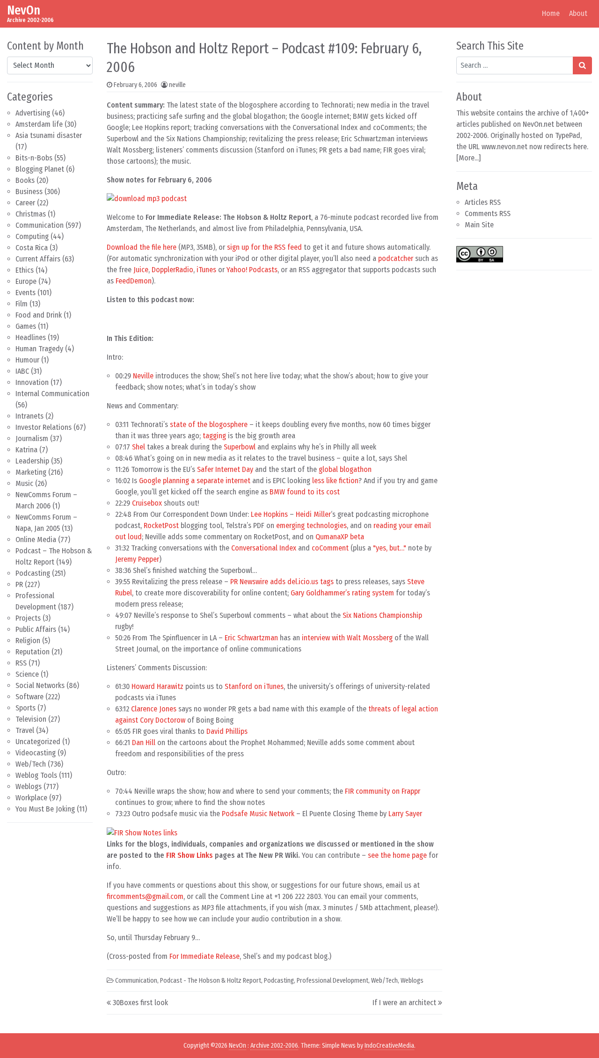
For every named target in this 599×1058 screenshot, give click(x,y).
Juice (140, 269)
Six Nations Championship (382, 615)
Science (27, 674)
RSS (21, 663)
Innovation (32, 382)
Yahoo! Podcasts (252, 269)
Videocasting (35, 752)
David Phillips (227, 731)
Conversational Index (263, 547)
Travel (24, 730)
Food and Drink (38, 315)
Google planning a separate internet (194, 480)
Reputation (32, 651)
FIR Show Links (189, 855)
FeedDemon (134, 280)
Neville (143, 375)
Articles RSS (483, 202)
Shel (138, 446)
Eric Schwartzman (251, 637)
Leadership (32, 461)
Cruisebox (147, 503)
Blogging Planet (39, 169)
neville (177, 85)
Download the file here (141, 247)
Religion (27, 640)
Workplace (31, 797)
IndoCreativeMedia (389, 1046)
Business (29, 191)
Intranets (29, 416)
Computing (32, 236)
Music (24, 483)
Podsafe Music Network (258, 813)
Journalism (31, 438)
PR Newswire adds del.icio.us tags (282, 581)
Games (25, 326)
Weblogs (28, 786)
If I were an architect (404, 1002)
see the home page (397, 855)
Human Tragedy (39, 348)
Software (29, 696)
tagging (214, 435)
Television (30, 719)
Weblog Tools (36, 775)
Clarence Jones (153, 708)
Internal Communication (52, 393)
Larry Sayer (405, 813)
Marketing (30, 472)
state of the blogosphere (209, 424)
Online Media (35, 539)
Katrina (26, 449)
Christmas (30, 214)
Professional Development (332, 981)
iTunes (206, 269)
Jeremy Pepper (137, 559)
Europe (26, 281)
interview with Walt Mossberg (347, 637)
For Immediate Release (204, 956)
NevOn (23, 10)
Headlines (30, 337)
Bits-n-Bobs (33, 157)
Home (551, 13)
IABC (22, 371)
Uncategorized (37, 741)
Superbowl (240, 446)
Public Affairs (35, 629)
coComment (330, 547)
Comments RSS (488, 213)
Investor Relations (43, 427)
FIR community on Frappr (382, 791)
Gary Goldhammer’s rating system (342, 592)
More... (469, 157)
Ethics (24, 270)
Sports (25, 707)
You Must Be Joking (45, 808)
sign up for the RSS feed (264, 247)
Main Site (479, 224)
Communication (39, 225)
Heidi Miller (313, 514)
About (578, 13)
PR (19, 584)
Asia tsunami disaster (48, 135)
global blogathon (345, 469)
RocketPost (161, 525)
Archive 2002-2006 (274, 1046)
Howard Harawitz (157, 686)
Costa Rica (31, 247)
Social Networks (40, 685)
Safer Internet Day (225, 469)
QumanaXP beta (339, 536)
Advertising (32, 113)
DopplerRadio (172, 269)
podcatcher (395, 258)
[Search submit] (582, 65)
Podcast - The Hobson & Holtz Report (210, 981)
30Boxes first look (140, 1002)
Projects (28, 618)
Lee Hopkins (269, 514)
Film (21, 303)
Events (25, 292)
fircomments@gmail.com (145, 896)
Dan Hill (143, 742)
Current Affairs (37, 258)
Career (25, 202)
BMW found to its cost (305, 491)
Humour (27, 359)
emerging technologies (311, 525)
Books (25, 180)
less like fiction (335, 480)
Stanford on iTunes (254, 686)
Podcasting (32, 573)
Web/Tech (30, 764)
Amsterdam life (39, 124)
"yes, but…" (389, 547)
